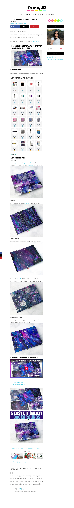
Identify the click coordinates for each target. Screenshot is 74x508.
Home (39, 14)
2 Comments (25, 23)
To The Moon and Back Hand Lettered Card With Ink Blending (13, 460)
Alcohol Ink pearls (29, 162)
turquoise (18, 201)
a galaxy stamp (19, 278)
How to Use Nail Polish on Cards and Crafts (39, 460)
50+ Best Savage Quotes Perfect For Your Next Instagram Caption (25, 446)
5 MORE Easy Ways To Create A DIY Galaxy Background (24, 20)
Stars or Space (19, 23)
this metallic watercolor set (17, 240)
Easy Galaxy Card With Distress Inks (19, 384)
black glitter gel (27, 203)
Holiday (34, 14)
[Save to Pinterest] (1, 257)
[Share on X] (1, 255)
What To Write (51, 14)
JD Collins (19, 488)
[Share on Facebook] (1, 253)
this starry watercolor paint (37, 75)
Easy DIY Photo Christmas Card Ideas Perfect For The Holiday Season (27, 448)
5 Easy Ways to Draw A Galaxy (18, 382)
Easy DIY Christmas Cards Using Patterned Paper (33, 460)
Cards (12, 23)
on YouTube (36, 43)
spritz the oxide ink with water (29, 279)
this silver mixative (30, 165)
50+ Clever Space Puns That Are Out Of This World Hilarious (23, 385)
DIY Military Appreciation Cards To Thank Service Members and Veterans (19, 461)
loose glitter (37, 320)
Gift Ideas (44, 14)
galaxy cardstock (22, 319)
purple (23, 201)
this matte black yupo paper (17, 162)
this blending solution (28, 163)
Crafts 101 (21, 14)
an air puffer (14, 163)
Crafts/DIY (28, 14)
